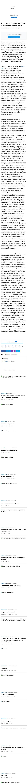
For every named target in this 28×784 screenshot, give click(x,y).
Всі (22, 346)
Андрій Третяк (14, 15)
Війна (2, 399)
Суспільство (7, 354)
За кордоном (14, 354)
